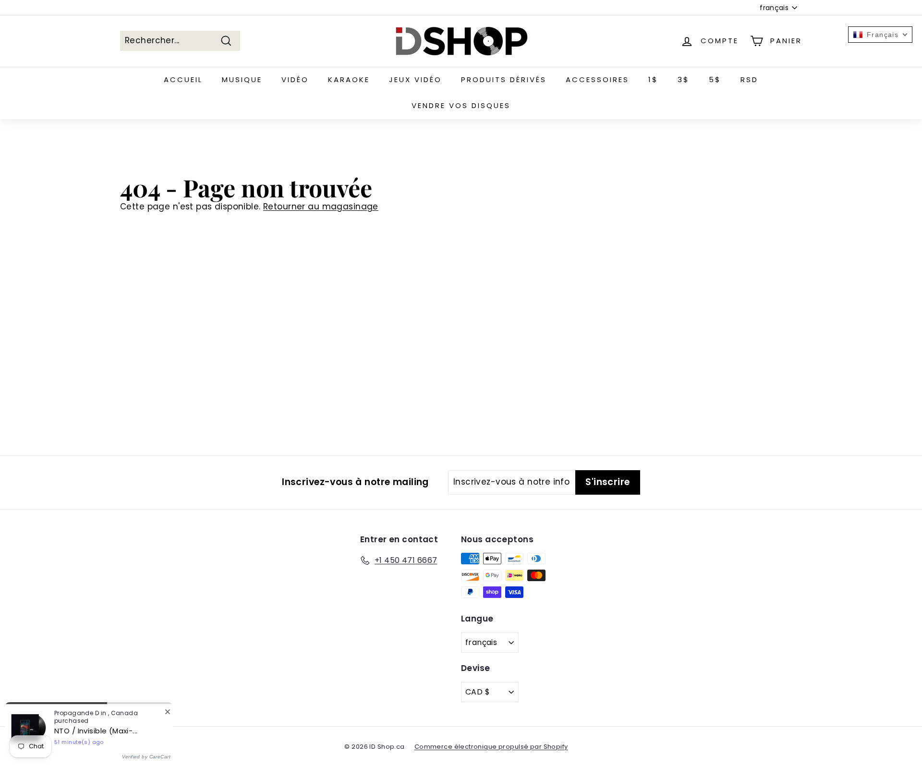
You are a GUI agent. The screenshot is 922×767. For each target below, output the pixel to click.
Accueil (183, 79)
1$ (653, 79)
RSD (749, 79)
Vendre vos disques (461, 105)
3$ (684, 79)
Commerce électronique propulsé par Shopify (491, 746)
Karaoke (349, 79)
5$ (715, 79)
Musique (242, 79)
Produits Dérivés (503, 79)
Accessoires (597, 79)
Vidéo (295, 79)
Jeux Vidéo (415, 79)
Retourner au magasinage (320, 206)
